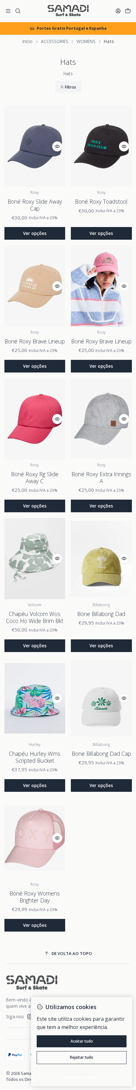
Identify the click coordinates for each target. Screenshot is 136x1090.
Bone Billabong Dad (101, 614)
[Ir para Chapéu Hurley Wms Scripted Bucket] (34, 698)
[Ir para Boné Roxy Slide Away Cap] (34, 146)
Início (27, 41)
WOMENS (86, 41)
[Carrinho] (128, 11)
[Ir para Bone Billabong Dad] (101, 558)
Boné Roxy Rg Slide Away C (35, 477)
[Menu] (8, 11)
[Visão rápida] (57, 146)
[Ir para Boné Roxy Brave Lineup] (34, 286)
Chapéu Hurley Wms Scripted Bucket (34, 757)
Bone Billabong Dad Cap (101, 753)
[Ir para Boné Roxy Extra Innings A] (101, 418)
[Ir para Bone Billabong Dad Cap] (101, 698)
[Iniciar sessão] (118, 11)
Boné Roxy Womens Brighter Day (34, 897)
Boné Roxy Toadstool (101, 201)
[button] (68, 87)
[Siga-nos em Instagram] (30, 1016)
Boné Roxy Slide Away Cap (35, 205)
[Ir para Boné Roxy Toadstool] (101, 146)
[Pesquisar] (17, 11)
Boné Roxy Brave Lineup (34, 341)
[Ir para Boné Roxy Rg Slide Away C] (34, 418)
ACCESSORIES (54, 41)
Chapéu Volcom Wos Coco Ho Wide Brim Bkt (34, 617)
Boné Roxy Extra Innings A (101, 477)
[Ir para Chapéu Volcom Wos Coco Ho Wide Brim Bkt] (34, 558)
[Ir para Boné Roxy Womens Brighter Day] (34, 838)
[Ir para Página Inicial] (68, 11)
